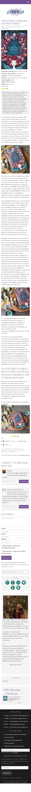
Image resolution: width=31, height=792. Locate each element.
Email (3, 534)
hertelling (12, 450)
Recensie (17, 27)
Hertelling (24, 78)
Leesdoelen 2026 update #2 (20, 715)
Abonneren (6, 773)
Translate (15, 753)
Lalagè (7, 715)
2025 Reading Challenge (12, 691)
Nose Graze (24, 782)
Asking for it (20, 73)
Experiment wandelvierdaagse (14, 746)
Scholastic (11, 75)
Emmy (3, 27)
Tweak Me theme (14, 782)
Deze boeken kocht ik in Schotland (15, 734)
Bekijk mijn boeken (15, 664)
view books (19, 702)
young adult (14, 451)
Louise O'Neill (22, 71)
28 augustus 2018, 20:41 (8, 506)
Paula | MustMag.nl (15, 490)
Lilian (6, 724)
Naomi (9, 471)
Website (4, 539)
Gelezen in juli (9, 737)
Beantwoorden (24, 481)
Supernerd (18, 638)
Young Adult (10, 78)
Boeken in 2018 (17, 448)
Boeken (10, 27)
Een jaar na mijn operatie (19, 718)
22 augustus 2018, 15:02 (8, 481)
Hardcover (10, 84)
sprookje (4, 451)
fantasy (4, 450)
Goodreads (4, 86)
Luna (6, 727)
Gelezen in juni (9, 743)
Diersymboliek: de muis (17, 724)
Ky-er (6, 721)
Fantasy (17, 78)
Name (3, 528)
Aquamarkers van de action (19, 721)
